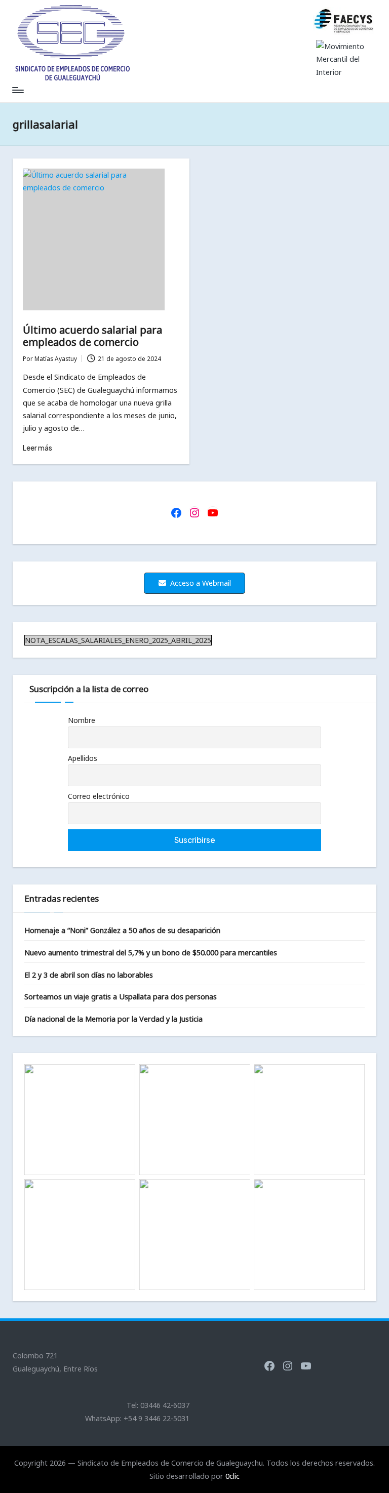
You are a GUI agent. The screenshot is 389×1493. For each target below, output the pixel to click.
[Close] (378, 11)
